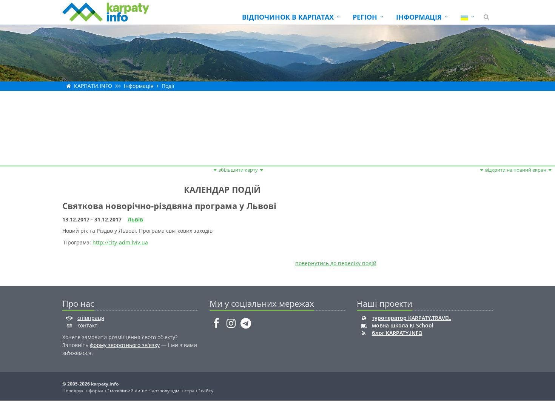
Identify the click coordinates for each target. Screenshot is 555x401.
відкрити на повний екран (515, 169)
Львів (135, 219)
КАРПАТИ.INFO (93, 85)
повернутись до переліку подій (335, 263)
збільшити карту (238, 169)
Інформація (139, 85)
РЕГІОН (365, 17)
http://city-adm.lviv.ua (120, 242)
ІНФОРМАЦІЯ (419, 17)
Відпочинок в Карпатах (288, 17)
